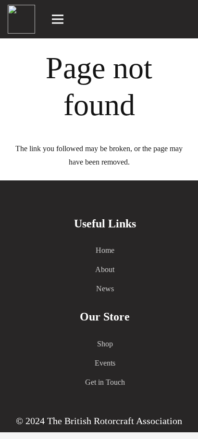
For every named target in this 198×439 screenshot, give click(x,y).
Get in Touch (105, 382)
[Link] (186, 19)
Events (105, 363)
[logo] (21, 19)
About (104, 269)
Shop (105, 344)
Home (105, 250)
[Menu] (58, 19)
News (105, 289)
